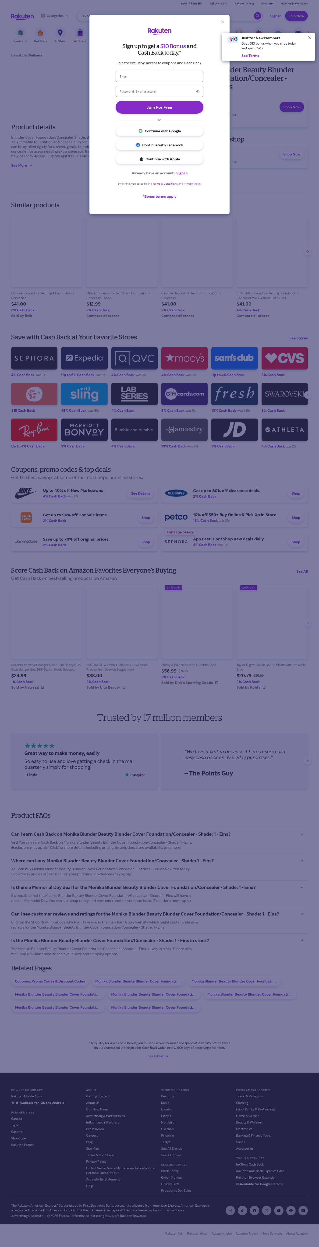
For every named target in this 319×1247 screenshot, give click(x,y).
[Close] (309, 37)
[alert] (268, 47)
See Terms (250, 55)
